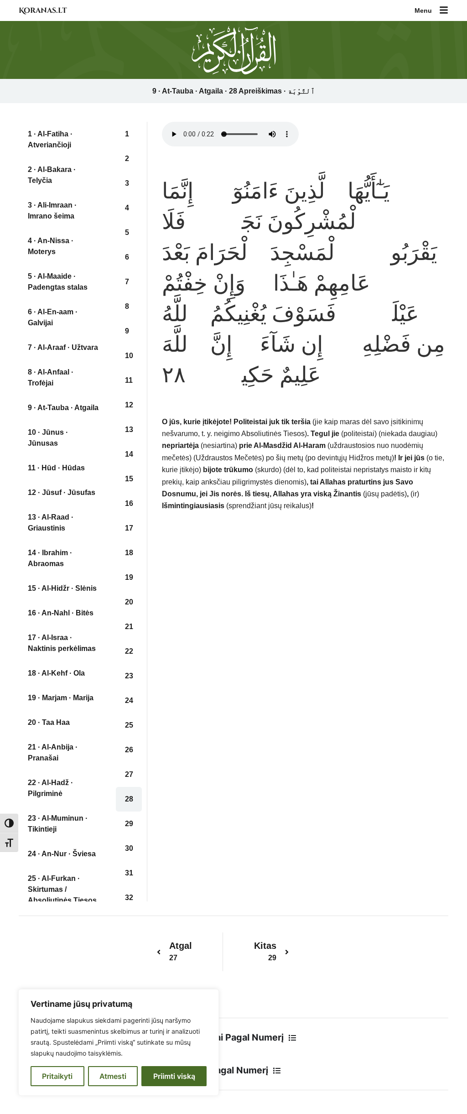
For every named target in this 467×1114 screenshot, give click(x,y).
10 (129, 355)
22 (129, 651)
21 (129, 626)
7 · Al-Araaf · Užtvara (63, 347)
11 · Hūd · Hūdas (56, 468)
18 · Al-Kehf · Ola (56, 673)
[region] (118, 1042)
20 (129, 602)
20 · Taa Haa (49, 722)
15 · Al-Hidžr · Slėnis (62, 588)
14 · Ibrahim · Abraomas (50, 558)
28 (129, 799)
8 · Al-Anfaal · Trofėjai (50, 377)
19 (129, 577)
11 (129, 380)
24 (129, 700)
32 (129, 897)
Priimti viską (174, 1076)
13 (129, 429)
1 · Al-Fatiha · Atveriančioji (50, 139)
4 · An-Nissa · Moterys (50, 246)
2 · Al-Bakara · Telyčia (52, 175)
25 (129, 725)
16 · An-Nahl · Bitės (60, 613)
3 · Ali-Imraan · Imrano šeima (52, 210)
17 (129, 528)
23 (129, 676)
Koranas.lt (43, 10)
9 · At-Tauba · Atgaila (63, 407)
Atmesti (112, 1076)
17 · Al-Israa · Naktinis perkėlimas (62, 643)
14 (129, 454)
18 (129, 553)
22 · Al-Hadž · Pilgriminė (50, 788)
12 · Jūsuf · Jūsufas (61, 492)
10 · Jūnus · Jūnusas (48, 437)
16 (129, 503)
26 (129, 750)
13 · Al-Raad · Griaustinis (50, 522)
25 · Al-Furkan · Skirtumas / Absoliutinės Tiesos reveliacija (62, 895)
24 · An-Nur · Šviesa (62, 854)
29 (129, 824)
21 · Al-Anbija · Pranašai (53, 752)
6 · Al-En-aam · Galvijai (53, 317)
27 (129, 774)
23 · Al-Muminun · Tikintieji (58, 823)
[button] (443, 10)
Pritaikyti (57, 1076)
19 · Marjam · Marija (60, 698)
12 (129, 405)
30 (129, 848)
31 (129, 873)
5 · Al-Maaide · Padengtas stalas (58, 281)
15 (129, 479)
